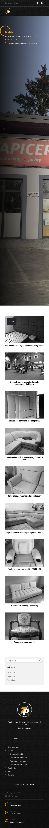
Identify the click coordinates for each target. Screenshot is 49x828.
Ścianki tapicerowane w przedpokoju (24, 421)
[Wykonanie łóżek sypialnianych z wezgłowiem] (24, 329)
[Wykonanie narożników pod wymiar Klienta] (24, 516)
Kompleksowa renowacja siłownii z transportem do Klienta (24, 383)
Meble (11, 321)
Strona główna (15, 43)
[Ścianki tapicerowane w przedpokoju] (24, 405)
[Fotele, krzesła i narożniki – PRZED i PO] (24, 553)
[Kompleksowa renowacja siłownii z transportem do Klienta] (24, 366)
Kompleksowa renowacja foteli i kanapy (24, 496)
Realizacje (26, 43)
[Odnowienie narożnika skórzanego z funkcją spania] (24, 441)
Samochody (13, 680)
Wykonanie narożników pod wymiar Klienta (24, 532)
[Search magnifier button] (40, 660)
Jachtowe (25, 724)
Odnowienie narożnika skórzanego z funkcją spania (24, 458)
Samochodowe (33, 722)
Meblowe (23, 722)
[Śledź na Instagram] (42, 3)
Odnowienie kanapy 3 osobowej (24, 605)
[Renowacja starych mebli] (24, 626)
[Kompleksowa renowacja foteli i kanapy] (24, 480)
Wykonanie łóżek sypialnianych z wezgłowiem (24, 345)
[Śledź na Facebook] (37, 3)
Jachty (11, 672)
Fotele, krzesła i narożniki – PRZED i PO (25, 569)
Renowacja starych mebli (24, 642)
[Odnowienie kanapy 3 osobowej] (24, 589)
